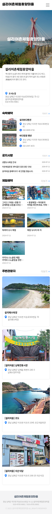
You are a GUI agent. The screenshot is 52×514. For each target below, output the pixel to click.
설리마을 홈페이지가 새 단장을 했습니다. (26, 171)
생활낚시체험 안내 (26, 162)
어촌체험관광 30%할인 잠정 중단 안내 (26, 166)
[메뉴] (48, 5)
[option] (26, 39)
